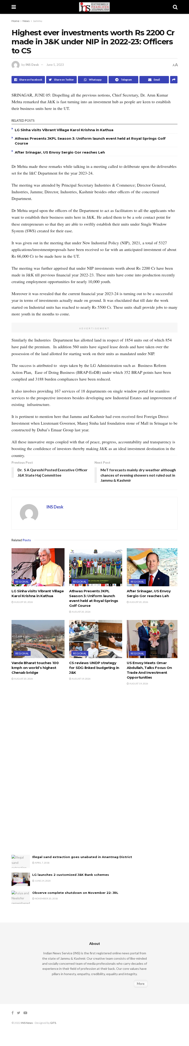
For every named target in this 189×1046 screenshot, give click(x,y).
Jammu (37, 21)
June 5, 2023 (55, 65)
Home (15, 21)
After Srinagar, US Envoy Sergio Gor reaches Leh (60, 152)
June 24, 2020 (42, 880)
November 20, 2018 (46, 898)
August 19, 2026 (81, 678)
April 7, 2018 (42, 862)
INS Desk (32, 65)
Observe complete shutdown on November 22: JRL (75, 893)
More (141, 984)
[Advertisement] (46, 775)
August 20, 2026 (23, 602)
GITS (53, 1023)
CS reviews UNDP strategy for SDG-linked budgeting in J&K (94, 668)
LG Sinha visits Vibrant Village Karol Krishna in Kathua (64, 130)
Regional (22, 581)
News (26, 21)
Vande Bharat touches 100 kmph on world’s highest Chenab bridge (35, 668)
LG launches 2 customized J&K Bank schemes (70, 875)
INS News (27, 1023)
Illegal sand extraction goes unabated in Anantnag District (82, 857)
